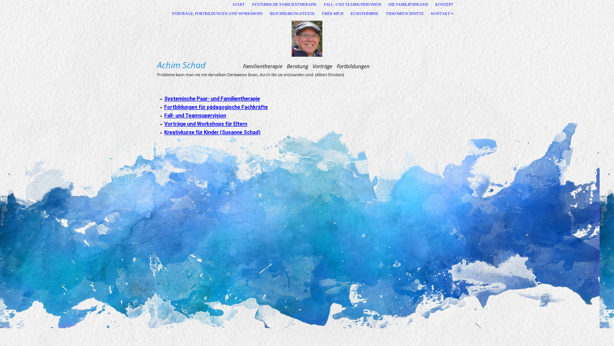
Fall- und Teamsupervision (195, 115)
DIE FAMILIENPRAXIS (408, 4)
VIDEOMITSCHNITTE (405, 14)
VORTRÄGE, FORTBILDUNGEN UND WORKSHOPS (217, 14)
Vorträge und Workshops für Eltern (205, 124)
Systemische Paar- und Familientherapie (212, 99)
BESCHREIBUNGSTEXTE (292, 14)
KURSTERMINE (364, 14)
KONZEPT (444, 4)
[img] (307, 39)
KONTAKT (440, 14)
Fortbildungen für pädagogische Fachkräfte (216, 107)
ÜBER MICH (332, 14)
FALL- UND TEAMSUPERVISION (352, 4)
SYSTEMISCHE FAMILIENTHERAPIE (284, 4)
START (239, 4)
